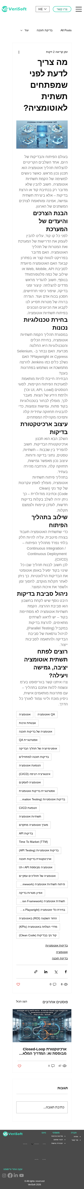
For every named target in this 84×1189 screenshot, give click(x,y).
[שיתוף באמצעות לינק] (36, 972)
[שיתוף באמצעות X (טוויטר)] (56, 972)
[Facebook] (10, 1175)
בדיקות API (26, 833)
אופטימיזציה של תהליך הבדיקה (38, 748)
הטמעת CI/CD (28, 807)
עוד (26, 30)
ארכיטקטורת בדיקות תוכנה (35, 859)
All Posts (66, 30)
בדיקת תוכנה (44, 30)
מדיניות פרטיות (57, 1136)
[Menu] (79, 9)
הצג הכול (21, 1001)
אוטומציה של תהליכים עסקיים (37, 875)
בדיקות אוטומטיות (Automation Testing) (40, 799)
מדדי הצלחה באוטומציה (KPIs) (38, 926)
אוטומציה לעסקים (30, 782)
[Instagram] (4, 1175)
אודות (76, 1137)
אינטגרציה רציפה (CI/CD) (34, 774)
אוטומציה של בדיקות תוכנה (35, 731)
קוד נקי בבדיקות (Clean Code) (37, 935)
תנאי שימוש (58, 1140)
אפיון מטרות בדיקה (30, 892)
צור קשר (75, 1140)
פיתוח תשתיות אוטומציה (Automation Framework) (40, 884)
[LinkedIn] (15, 1175)
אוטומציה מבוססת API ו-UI (35, 867)
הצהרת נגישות (57, 1143)
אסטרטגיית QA (28, 739)
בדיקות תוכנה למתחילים (34, 756)
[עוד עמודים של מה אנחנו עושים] (32, 1144)
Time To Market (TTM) (33, 841)
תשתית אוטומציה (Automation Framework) (40, 901)
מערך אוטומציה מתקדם (33, 824)
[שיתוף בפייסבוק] (66, 972)
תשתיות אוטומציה (30, 816)
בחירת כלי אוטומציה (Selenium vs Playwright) (40, 909)
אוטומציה (25, 714)
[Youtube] (21, 1175)
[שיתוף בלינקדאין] (46, 972)
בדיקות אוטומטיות (56, 945)
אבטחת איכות (27, 723)
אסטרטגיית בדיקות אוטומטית (37, 791)
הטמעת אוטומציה (30, 765)
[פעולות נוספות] (18, 51)
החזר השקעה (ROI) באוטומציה (38, 918)
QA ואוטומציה (46, 714)
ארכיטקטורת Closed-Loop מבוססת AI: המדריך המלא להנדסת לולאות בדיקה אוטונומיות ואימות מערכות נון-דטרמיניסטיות (42, 1051)
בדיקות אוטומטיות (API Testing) (39, 850)
